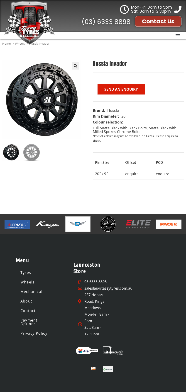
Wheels (27, 282)
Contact (28, 310)
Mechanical (31, 291)
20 (123, 116)
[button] (177, 35)
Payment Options (28, 322)
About (26, 301)
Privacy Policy (33, 333)
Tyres (25, 272)
